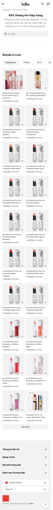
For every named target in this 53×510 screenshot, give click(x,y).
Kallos (31, 504)
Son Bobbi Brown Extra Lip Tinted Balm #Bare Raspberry (12, 132)
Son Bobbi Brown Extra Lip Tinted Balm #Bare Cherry (35, 167)
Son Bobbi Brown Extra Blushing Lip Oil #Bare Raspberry (11, 344)
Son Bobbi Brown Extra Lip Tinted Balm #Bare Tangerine (12, 273)
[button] (3, 4)
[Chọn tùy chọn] (22, 88)
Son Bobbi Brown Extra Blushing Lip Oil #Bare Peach (34, 344)
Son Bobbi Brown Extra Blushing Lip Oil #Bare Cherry (11, 380)
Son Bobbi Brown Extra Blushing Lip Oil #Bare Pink (35, 379)
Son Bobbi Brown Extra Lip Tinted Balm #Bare (35, 201)
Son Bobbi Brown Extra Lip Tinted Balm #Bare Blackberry (12, 237)
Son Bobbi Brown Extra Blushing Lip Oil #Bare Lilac (12, 416)
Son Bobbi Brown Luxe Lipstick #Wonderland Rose (35, 416)
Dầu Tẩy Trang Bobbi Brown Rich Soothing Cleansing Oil (36, 94)
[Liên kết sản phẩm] (14, 85)
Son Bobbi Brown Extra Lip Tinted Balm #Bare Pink (35, 309)
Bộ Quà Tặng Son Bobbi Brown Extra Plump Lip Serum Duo (11, 95)
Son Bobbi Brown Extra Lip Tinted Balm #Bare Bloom (35, 236)
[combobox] (25, 34)
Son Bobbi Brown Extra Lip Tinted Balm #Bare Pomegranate (35, 132)
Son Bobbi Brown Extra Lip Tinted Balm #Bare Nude (35, 272)
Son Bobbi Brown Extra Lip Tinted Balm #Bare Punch (12, 201)
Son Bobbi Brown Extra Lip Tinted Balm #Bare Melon (12, 167)
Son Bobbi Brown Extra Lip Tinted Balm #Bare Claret (12, 309)
